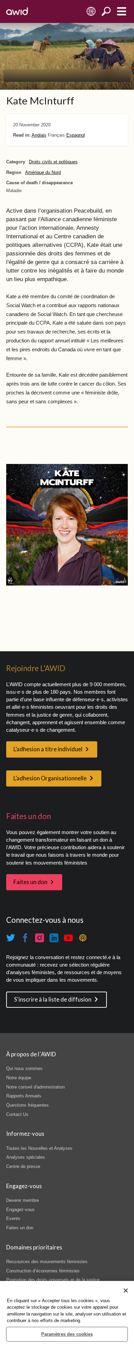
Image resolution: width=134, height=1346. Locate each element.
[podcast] (82, 937)
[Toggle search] (106, 11)
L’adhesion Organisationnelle (50, 778)
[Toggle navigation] (121, 11)
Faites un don (30, 882)
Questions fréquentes (27, 1105)
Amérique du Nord (43, 172)
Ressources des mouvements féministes (47, 1261)
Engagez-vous (20, 1209)
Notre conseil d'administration (35, 1087)
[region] (67, 1313)
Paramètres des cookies (67, 1334)
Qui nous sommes (24, 1068)
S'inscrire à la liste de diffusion (52, 999)
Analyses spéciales (25, 1157)
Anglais (39, 135)
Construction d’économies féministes (43, 1270)
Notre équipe (18, 1077)
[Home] (17, 11)
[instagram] (39, 937)
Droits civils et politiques (53, 161)
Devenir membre (22, 1200)
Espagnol (75, 135)
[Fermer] (125, 1290)
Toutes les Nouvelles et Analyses (39, 1148)
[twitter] (10, 937)
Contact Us (17, 1114)
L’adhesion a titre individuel (47, 749)
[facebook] (25, 937)
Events (13, 1218)
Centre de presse (23, 1166)
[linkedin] (53, 937)
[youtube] (68, 937)
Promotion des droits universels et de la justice (53, 1279)
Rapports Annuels (23, 1095)
